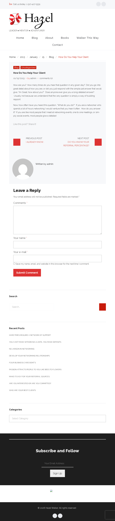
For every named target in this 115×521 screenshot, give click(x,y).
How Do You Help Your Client (29, 73)
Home (20, 37)
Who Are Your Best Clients (22, 390)
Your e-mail (20, 252)
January (34, 57)
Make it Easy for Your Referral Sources (29, 376)
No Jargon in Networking (21, 349)
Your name (20, 237)
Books (65, 37)
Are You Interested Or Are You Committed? (30, 383)
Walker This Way (88, 37)
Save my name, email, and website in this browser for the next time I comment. (52, 264)
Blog (35, 37)
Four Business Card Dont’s (22, 363)
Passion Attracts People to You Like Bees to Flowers (35, 369)
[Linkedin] (103, 4)
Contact (57, 44)
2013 (22, 57)
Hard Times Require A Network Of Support (30, 335)
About (49, 37)
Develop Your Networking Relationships (29, 356)
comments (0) (46, 78)
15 (43, 57)
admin (33, 78)
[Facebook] (98, 4)
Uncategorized (28, 67)
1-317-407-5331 (33, 4)
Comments (20, 202)
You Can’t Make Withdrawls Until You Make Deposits (35, 342)
